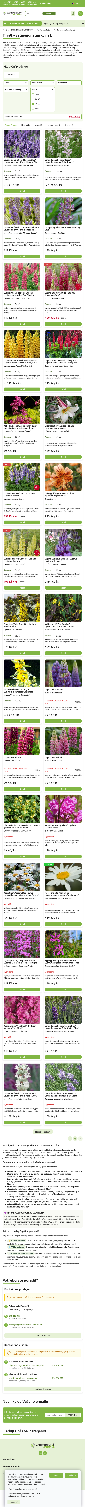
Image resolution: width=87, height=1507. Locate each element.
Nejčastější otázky (43, 1389)
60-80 (37, 108)
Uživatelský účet (73, 13)
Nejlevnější (25, 125)
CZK (76, 3)
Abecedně (69, 125)
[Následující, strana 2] (75, 1138)
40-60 (37, 104)
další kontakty (45, 3)
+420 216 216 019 (10, 2)
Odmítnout (56, 1475)
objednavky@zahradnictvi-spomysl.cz (26, 1365)
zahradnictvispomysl (45, 1453)
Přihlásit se (73, 1415)
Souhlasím (71, 1475)
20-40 (37, 99)
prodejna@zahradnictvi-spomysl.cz (25, 1324)
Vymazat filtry (74, 117)
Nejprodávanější (53, 125)
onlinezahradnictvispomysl (40, 1453)
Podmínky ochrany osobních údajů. (23, 1489)
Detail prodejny (43, 1335)
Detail (22, 191)
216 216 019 (14, 1316)
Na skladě (12, 75)
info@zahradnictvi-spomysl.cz (23, 1378)
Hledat (48, 13)
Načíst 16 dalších (42, 1132)
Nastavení (14, 1502)
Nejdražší (38, 125)
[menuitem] (22, 23)
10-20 (37, 94)
